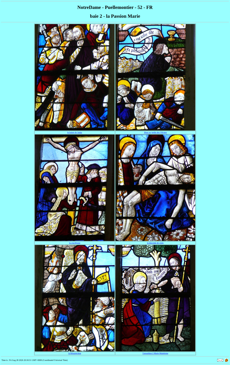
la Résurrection (74, 353)
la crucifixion (74, 243)
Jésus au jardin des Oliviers (155, 132)
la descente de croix (155, 243)
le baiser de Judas (74, 132)
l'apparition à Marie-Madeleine (155, 353)
